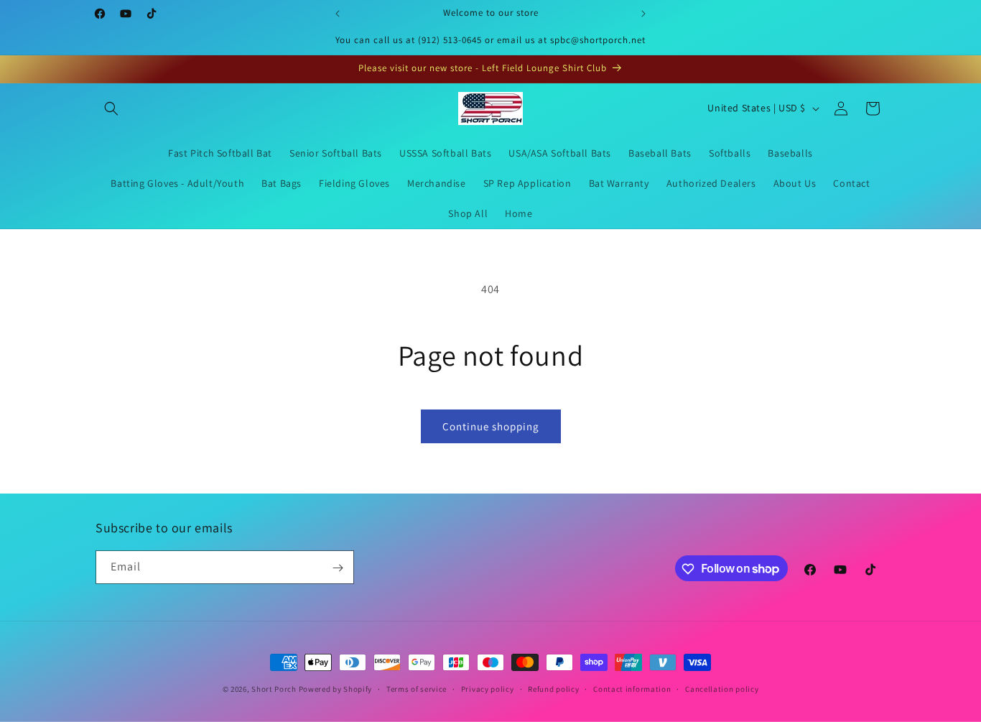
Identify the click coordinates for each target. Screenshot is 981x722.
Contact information (632, 688)
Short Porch (274, 689)
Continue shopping (490, 426)
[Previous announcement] (337, 13)
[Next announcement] (643, 13)
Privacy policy (487, 688)
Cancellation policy (721, 688)
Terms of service (416, 688)
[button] (111, 108)
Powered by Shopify (336, 689)
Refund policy (553, 688)
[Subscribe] (337, 568)
